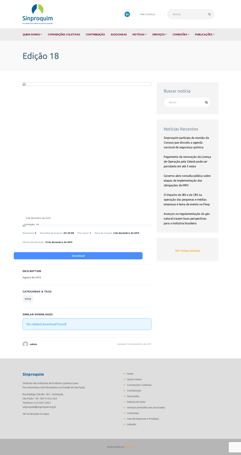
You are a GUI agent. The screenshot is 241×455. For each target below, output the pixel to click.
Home (130, 373)
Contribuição (95, 34)
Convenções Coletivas (64, 34)
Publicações (203, 34)
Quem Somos (31, 34)
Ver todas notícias (187, 250)
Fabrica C (129, 447)
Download (78, 255)
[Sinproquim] (38, 14)
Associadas (119, 34)
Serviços (158, 34)
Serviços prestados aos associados (146, 407)
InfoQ (28, 299)
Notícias (138, 34)
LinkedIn (131, 424)
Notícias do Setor (136, 401)
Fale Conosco (147, 14)
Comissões (180, 34)
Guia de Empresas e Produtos (143, 418)
